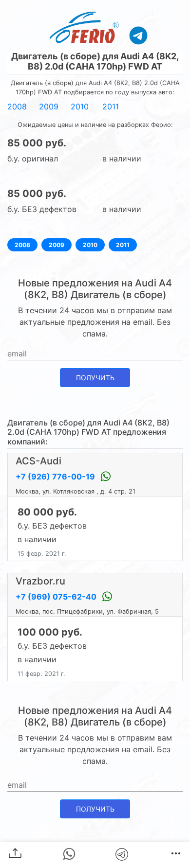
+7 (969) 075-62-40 (57, 597)
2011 (110, 106)
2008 (17, 106)
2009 (48, 106)
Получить (95, 377)
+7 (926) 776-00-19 (56, 476)
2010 (80, 106)
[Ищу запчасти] (138, 35)
